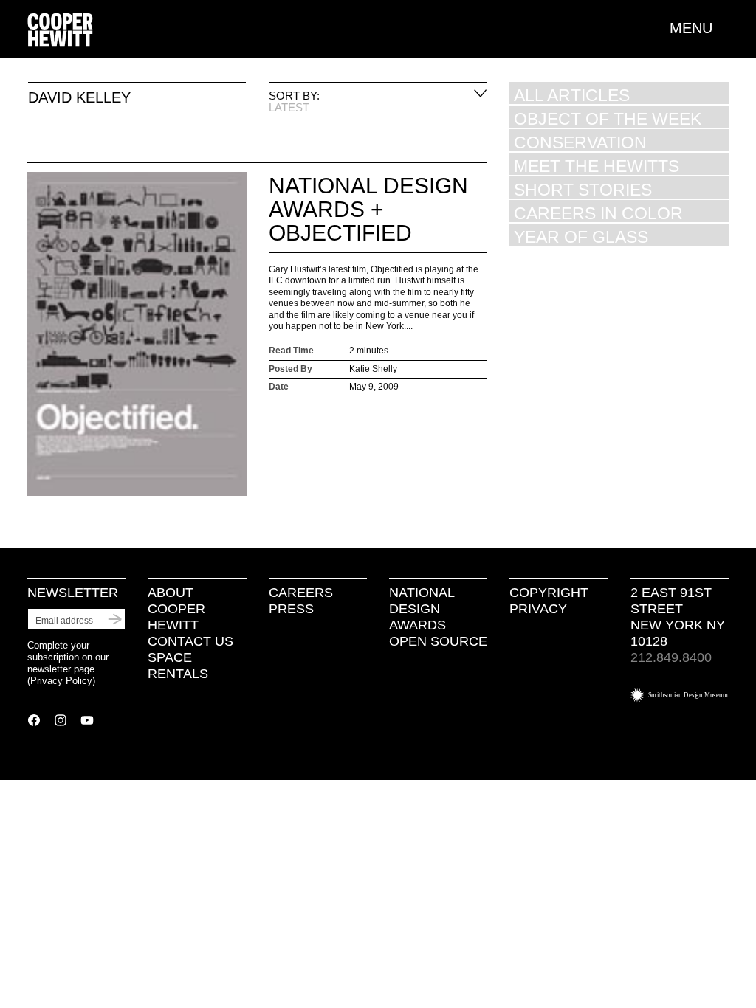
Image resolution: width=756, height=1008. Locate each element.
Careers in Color (598, 213)
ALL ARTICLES (572, 95)
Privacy (538, 608)
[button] (699, 28)
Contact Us (190, 641)
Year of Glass (581, 236)
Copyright (548, 592)
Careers (301, 592)
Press (291, 608)
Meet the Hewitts (596, 165)
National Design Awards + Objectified (368, 209)
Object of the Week (607, 118)
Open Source (438, 641)
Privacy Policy (61, 680)
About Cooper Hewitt (176, 608)
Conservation (580, 142)
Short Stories (583, 189)
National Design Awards (421, 608)
